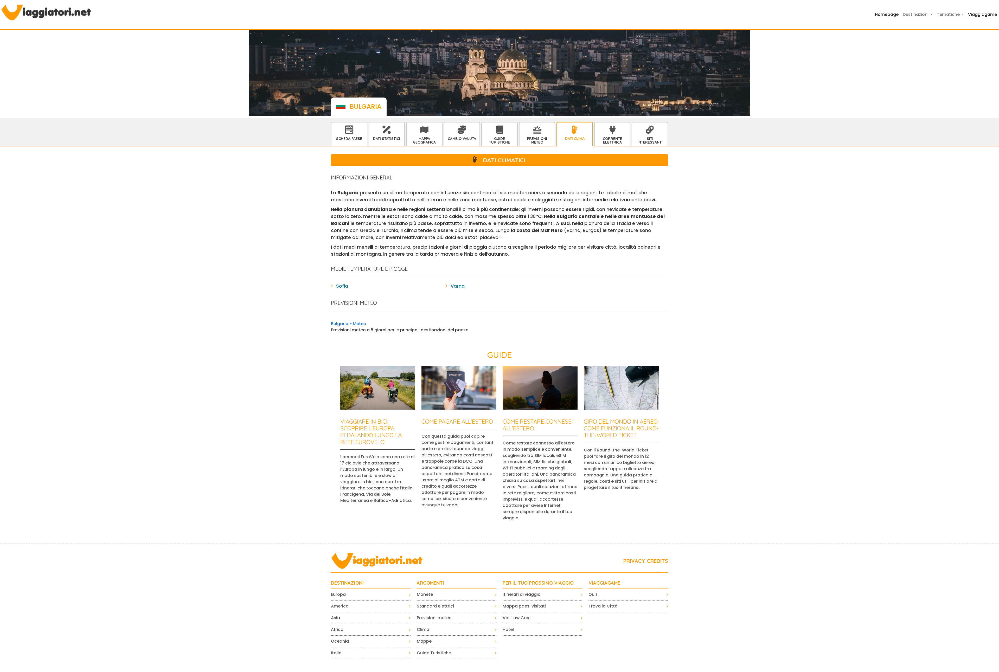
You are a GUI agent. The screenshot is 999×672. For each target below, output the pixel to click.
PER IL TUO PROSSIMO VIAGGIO (538, 583)
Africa (337, 629)
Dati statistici (386, 138)
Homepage (887, 14)
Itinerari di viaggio (522, 594)
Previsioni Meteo (537, 140)
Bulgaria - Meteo (348, 324)
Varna (458, 286)
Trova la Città (603, 606)
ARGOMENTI (430, 583)
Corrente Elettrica (612, 140)
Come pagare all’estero (457, 421)
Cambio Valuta (462, 138)
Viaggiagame (982, 14)
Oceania (340, 641)
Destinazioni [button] (916, 14)
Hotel (508, 629)
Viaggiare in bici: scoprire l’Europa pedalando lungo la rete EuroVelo (371, 432)
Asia (335, 618)
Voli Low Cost (517, 618)
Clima (423, 629)
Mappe (424, 641)
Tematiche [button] (949, 14)
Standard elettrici (435, 606)
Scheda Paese (349, 138)
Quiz (593, 594)
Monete (425, 594)
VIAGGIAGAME (604, 583)
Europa (338, 594)
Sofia (342, 286)
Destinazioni (347, 583)
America (340, 606)
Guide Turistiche (499, 140)
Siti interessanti (650, 140)
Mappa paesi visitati (524, 606)
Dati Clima (575, 138)
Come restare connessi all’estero (538, 425)
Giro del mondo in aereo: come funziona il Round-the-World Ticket (621, 428)
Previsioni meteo (434, 618)
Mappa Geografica (424, 140)
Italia (336, 653)
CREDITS (657, 561)
